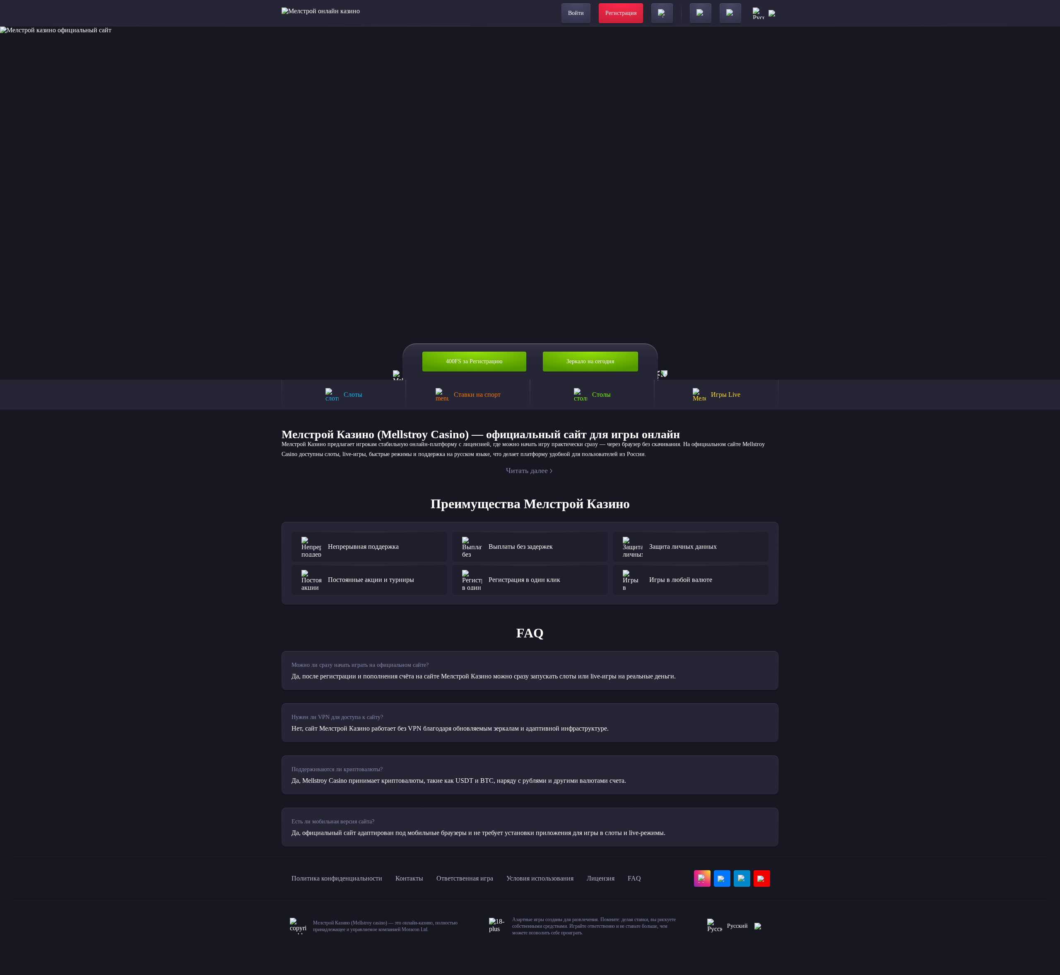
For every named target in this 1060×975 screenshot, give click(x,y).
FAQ (634, 878)
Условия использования (539, 878)
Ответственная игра (464, 878)
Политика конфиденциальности (337, 878)
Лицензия (600, 878)
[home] (321, 13)
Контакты (409, 878)
